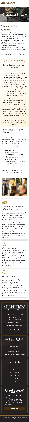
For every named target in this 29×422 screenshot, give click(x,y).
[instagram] (14, 330)
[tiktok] (18, 330)
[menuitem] (14, 369)
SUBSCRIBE (14, 408)
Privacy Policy (7, 420)
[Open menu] (26, 3)
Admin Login (22, 420)
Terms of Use (14, 420)
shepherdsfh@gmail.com (14, 325)
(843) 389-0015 (16, 322)
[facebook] (10, 330)
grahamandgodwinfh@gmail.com (14, 354)
